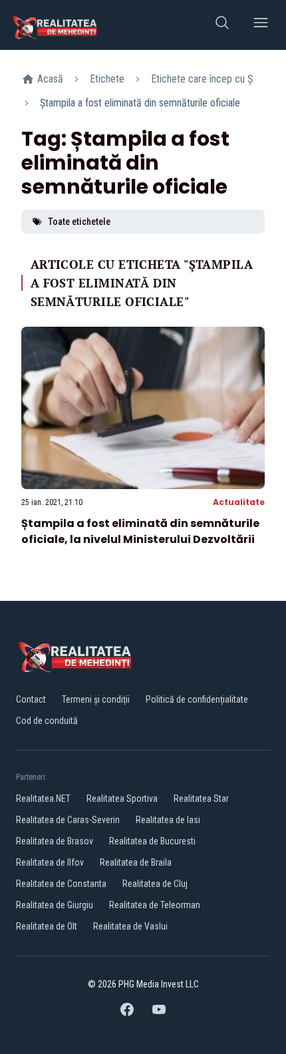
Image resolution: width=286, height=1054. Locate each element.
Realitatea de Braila (136, 862)
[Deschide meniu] (260, 25)
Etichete (107, 79)
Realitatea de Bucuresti (152, 841)
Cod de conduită (47, 720)
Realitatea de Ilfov (50, 862)
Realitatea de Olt (46, 926)
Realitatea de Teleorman (154, 905)
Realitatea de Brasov (54, 841)
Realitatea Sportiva (122, 798)
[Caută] (222, 25)
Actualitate (239, 502)
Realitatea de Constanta (61, 883)
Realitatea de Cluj (155, 883)
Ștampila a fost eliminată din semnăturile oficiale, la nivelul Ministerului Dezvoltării (140, 531)
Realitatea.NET (43, 798)
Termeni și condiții (96, 699)
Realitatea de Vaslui (130, 926)
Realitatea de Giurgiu (54, 905)
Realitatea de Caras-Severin (68, 819)
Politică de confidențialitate (197, 699)
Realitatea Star (201, 798)
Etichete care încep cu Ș (202, 79)
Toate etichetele (79, 221)
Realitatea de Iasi (168, 819)
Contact (31, 699)
